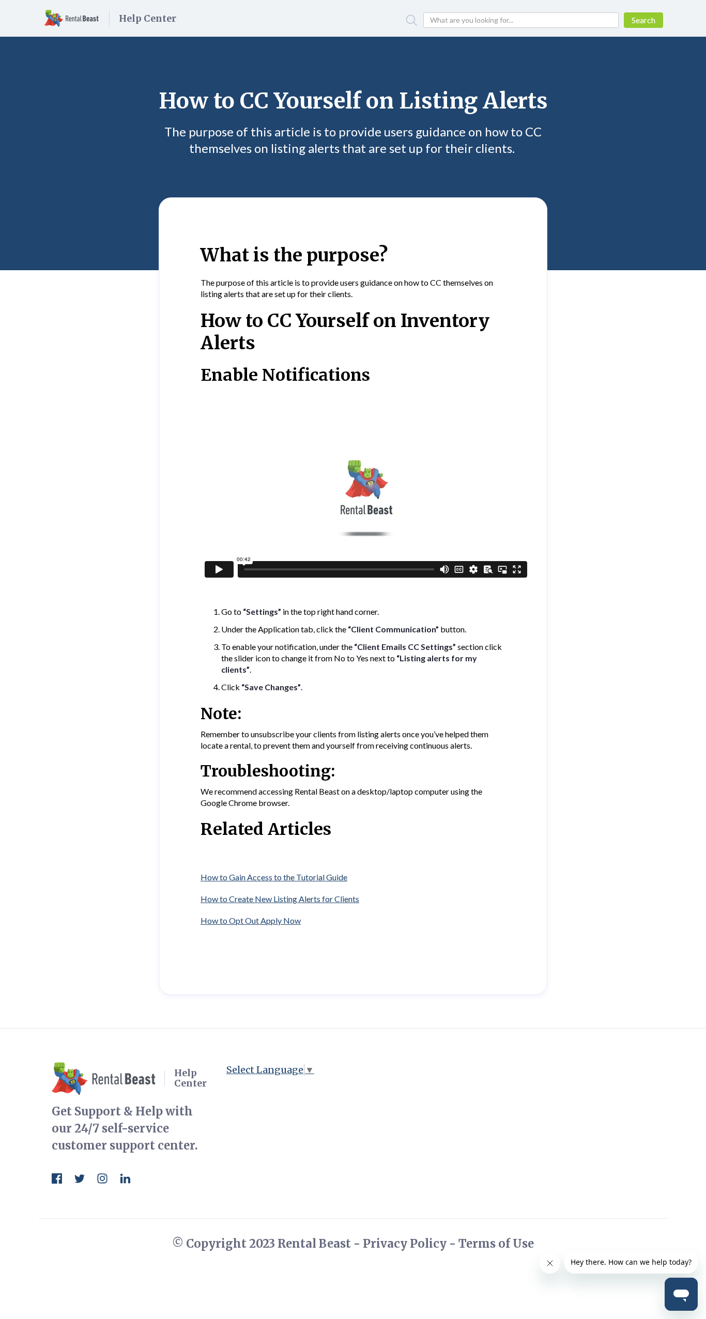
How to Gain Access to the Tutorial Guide (274, 877)
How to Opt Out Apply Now (251, 920)
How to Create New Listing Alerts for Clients (280, 899)
